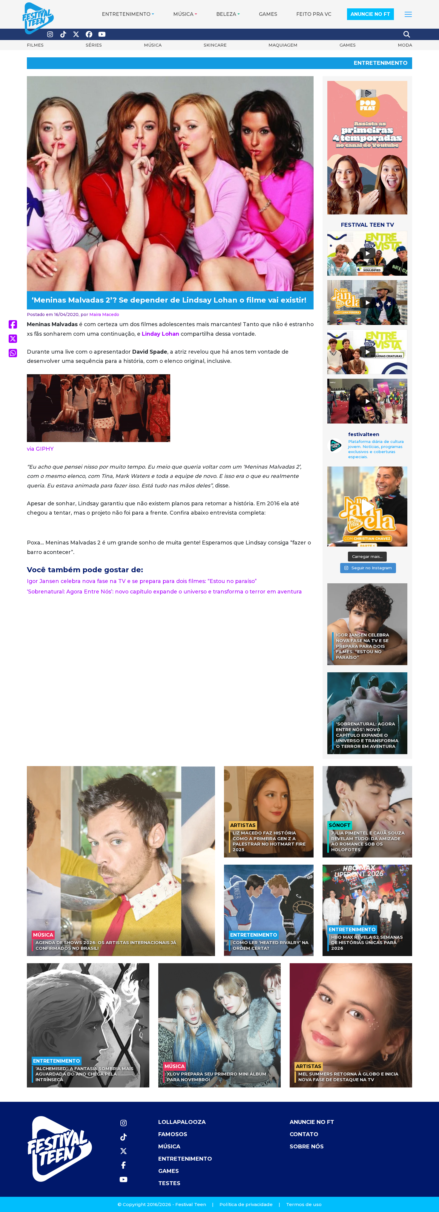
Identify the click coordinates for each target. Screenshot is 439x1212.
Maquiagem (282, 45)
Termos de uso (304, 1204)
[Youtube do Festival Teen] (102, 34)
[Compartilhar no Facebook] (13, 324)
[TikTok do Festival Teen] (63, 34)
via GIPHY (40, 449)
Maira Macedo (104, 314)
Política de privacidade (246, 1204)
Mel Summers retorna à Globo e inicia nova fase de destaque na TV (348, 1076)
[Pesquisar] (407, 34)
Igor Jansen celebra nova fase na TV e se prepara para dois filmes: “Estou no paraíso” (142, 581)
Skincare (215, 45)
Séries (94, 45)
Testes (169, 1183)
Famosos (172, 1134)
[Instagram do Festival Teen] (50, 34)
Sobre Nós (307, 1146)
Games (268, 14)
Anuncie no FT (370, 14)
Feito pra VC (313, 14)
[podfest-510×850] (367, 147)
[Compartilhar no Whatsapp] (13, 353)
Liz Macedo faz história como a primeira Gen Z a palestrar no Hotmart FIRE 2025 (269, 841)
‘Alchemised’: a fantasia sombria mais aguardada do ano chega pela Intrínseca (84, 1074)
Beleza (226, 14)
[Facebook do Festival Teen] (89, 34)
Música (183, 14)
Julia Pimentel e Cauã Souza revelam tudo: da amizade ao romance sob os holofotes (368, 841)
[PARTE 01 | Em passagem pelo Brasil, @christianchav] (367, 507)
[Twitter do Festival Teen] (76, 34)
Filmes (35, 45)
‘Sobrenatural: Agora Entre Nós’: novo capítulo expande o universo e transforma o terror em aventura (164, 591)
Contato (304, 1134)
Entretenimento (126, 14)
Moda (405, 45)
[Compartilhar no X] (13, 338)
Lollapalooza (182, 1122)
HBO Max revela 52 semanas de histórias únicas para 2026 (367, 943)
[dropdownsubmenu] (408, 14)
